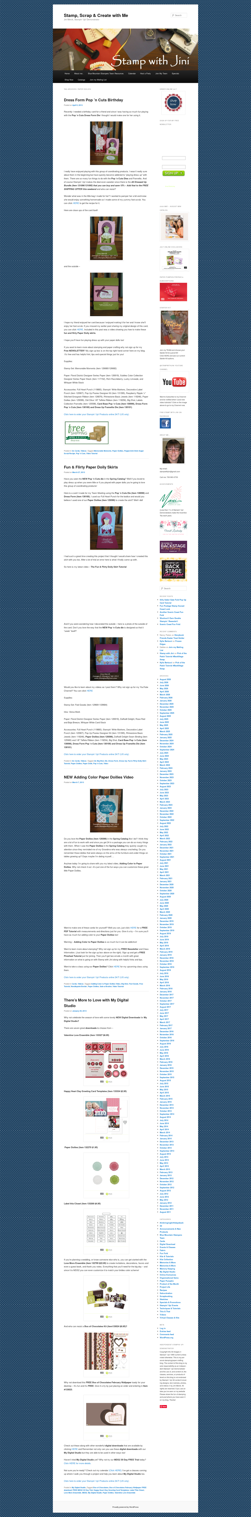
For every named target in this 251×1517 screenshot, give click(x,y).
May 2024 (164, 758)
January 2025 (166, 737)
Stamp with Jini (167, 653)
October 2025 (166, 709)
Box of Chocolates (101, 1487)
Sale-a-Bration (106, 986)
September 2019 (167, 930)
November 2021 (167, 850)
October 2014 (166, 1111)
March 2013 (165, 1169)
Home (67, 73)
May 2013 (164, 1163)
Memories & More (168, 1262)
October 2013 (166, 1147)
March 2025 (165, 731)
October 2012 (166, 1184)
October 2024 (166, 746)
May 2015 (164, 1089)
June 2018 (164, 976)
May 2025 (164, 725)
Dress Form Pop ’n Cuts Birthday (93, 99)
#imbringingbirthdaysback (171, 1222)
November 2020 (167, 887)
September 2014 (167, 1114)
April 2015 (164, 1092)
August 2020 (165, 896)
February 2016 (166, 1062)
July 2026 (164, 682)
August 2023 (165, 786)
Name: (165, 154)
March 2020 (165, 912)
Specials (175, 73)
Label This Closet (137, 1490)
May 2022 (164, 832)
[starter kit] (173, 328)
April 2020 (164, 909)
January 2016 (166, 1065)
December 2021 (166, 847)
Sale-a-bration (166, 1293)
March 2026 (165, 694)
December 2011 (166, 1205)
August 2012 (165, 1190)
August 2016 (165, 1043)
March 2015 (165, 1095)
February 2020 (166, 915)
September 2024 (167, 749)
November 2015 (167, 1071)
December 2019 (166, 921)
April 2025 (164, 728)
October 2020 (166, 890)
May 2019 (164, 942)
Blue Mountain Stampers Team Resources (106, 73)
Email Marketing (170, 186)
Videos (83, 450)
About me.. (79, 73)
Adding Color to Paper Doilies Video (105, 983)
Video (106, 763)
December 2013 (166, 1141)
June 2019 (164, 939)
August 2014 (165, 1117)
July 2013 (164, 1157)
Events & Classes (167, 1247)
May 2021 (164, 869)
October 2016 (166, 1037)
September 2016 (167, 1040)
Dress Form (113, 761)
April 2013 (164, 1166)
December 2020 (166, 884)
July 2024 (164, 752)
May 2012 (164, 1199)
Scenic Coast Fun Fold (170, 624)
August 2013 (165, 1153)
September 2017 (167, 1003)
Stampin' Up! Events (169, 1305)
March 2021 (165, 875)
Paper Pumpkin (167, 1280)
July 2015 (164, 1083)
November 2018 (167, 961)
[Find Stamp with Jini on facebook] (165, 427)
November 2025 (167, 706)
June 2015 (164, 1086)
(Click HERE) (115, 1470)
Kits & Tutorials (167, 1256)
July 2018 (164, 973)
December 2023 (166, 774)
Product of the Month (169, 1283)
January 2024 (166, 771)
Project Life (165, 1287)
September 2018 (167, 967)
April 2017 (164, 1019)
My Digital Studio (79, 1487)
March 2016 (165, 1059)
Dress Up (123, 761)
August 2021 (165, 860)
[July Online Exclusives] (173, 260)
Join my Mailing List (98, 79)
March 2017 (165, 1022)
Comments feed (167, 1334)
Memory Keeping (167, 1268)
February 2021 (166, 878)
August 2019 (165, 933)
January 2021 (166, 881)
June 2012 (164, 1196)
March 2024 (165, 765)
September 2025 (167, 713)
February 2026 (166, 697)
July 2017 (164, 1010)
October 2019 (166, 927)
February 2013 (166, 1172)
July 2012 (164, 1193)
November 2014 (167, 1108)
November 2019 (167, 924)
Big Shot (100, 761)
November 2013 (167, 1144)
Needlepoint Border (79, 986)
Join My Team (161, 73)
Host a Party (145, 73)
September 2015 (167, 1077)
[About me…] (173, 450)
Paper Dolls (87, 763)
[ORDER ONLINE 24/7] (173, 103)
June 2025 (164, 722)
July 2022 (164, 826)
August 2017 (165, 1006)
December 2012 (166, 1178)
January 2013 (166, 1175)
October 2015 (166, 1074)
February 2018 (166, 988)
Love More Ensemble (72, 1492)
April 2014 (164, 1129)
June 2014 (164, 1123)
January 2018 (166, 991)
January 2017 (166, 1028)
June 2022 (164, 829)
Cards (77, 450)
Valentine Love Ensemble (125, 1492)
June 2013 (164, 1160)
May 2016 (164, 1052)
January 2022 (166, 844)
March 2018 (165, 985)
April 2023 (164, 798)
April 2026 (164, 691)
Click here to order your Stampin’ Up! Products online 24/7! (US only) (96, 414)
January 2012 (166, 1202)
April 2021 (164, 872)
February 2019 (166, 951)
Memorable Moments (102, 450)
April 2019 (164, 945)
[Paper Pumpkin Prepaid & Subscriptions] (173, 300)
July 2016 (164, 1046)
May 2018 (164, 979)
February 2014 (166, 1135)
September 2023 (167, 783)
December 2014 (166, 1104)
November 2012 (167, 1181)
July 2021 (164, 863)
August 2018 (165, 970)
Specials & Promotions (170, 1302)
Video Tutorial (91, 453)
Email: (165, 163)
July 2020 (164, 899)
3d (73, 450)
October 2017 (166, 1000)
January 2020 (166, 918)
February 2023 (166, 804)
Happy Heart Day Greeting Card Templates (111, 1490)
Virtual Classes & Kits (169, 1317)
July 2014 (164, 1120)
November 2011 (167, 1209)
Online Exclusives (168, 1274)
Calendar (132, 73)
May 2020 (164, 905)
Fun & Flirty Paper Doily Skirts (91, 467)
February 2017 (166, 1025)
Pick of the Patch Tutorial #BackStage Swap (173, 656)
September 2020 (167, 893)
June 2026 (164, 685)
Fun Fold (164, 1253)
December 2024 (166, 740)
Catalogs (81, 79)
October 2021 (166, 853)
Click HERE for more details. (77, 1463)
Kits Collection (166, 1259)
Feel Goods (133, 983)
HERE (76, 203)
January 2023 (166, 807)
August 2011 (165, 1212)
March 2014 (165, 1132)
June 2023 (164, 792)
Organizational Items (169, 1277)
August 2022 (165, 823)
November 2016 (167, 1034)
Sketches (164, 1299)
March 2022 (165, 838)
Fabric (162, 1250)
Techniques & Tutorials (170, 1308)
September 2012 (167, 1187)
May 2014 (164, 1126)
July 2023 (164, 789)
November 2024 (167, 743)
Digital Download (167, 1244)
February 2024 (166, 768)
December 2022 (166, 811)
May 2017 (164, 1016)
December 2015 (166, 1068)
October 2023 (166, 780)
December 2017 (166, 994)
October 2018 (166, 964)
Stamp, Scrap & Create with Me (96, 15)
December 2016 (166, 1031)
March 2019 (165, 948)
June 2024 (164, 755)
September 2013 (167, 1150)
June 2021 (164, 866)
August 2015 (165, 1080)
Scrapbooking (166, 1296)
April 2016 (164, 1055)
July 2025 (164, 719)
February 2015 (166, 1098)
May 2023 (164, 795)
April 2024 (164, 762)
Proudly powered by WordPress (125, 1507)
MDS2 (84, 1492)
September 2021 (167, 856)
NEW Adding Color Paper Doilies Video (98, 777)
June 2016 (164, 1049)
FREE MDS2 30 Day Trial (83, 1490)
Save (164, 1406)
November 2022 (167, 814)
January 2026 (166, 700)
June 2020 (164, 902)
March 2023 (165, 801)
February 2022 (166, 841)
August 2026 (165, 679)
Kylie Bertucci (166, 641)
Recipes (163, 1290)
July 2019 (164, 936)
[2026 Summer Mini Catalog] (173, 226)
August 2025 (165, 716)
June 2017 (164, 1013)
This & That (165, 1311)
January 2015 (166, 1101)
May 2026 (164, 688)
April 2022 (164, 835)
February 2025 (166, 734)
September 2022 (167, 820)
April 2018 (164, 982)
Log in (163, 1328)
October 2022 (166, 817)
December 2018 (166, 957)
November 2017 (167, 997)
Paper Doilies (117, 450)
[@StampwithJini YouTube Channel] (173, 382)
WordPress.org (166, 1337)
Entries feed (165, 1331)
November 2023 (167, 777)
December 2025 (166, 703)
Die (106, 761)
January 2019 (166, 954)
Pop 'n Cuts (80, 453)
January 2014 (166, 1138)
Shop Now (69, 79)
